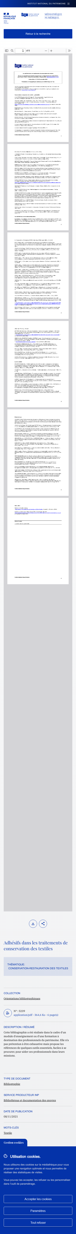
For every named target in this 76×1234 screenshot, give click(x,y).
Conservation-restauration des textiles (38, 968)
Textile (8, 1133)
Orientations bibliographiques (22, 998)
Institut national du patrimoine (46, 4)
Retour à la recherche (38, 33)
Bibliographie (12, 1084)
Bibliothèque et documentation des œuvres (30, 1100)
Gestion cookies (14, 1142)
